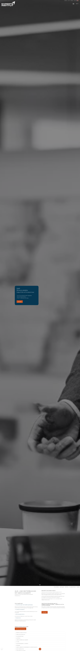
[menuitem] (66, 0)
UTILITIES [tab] (17, 641)
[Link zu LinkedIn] (76, 3)
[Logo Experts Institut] (8, 3)
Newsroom (66, 0)
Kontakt (75, 0)
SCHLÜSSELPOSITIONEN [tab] (19, 636)
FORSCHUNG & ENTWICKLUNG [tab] (20, 634)
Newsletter (72, 0)
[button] (2, 649)
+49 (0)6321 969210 (61, 0)
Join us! (69, 0)
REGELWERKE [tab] (18, 645)
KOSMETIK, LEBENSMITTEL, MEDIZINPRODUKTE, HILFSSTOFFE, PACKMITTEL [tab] (26, 647)
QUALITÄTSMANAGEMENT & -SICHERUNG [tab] (22, 643)
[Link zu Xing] (77, 3)
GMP (18, 288)
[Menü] (73, 3)
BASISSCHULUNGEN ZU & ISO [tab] (21, 632)
